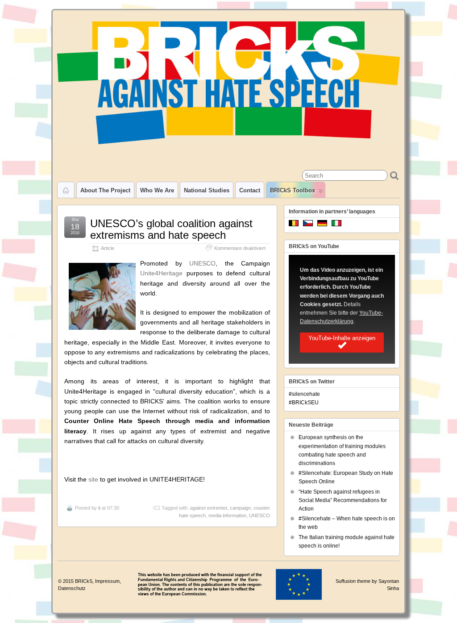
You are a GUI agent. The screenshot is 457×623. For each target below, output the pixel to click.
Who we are (157, 190)
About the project (105, 190)
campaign (240, 508)
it (99, 508)
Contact (249, 190)
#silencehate (304, 394)
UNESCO (202, 263)
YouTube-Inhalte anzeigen (341, 338)
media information (227, 515)
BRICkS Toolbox (292, 190)
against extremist (208, 508)
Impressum (107, 581)
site (93, 479)
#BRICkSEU (304, 402)
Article (107, 248)
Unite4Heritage (161, 273)
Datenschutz (72, 588)
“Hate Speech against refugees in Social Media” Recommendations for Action (343, 500)
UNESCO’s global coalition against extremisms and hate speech (171, 229)
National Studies (206, 190)
